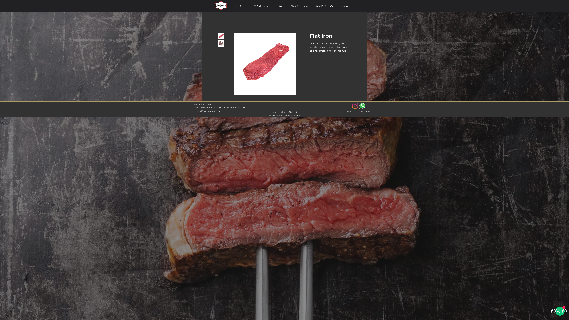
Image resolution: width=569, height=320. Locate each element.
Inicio (220, 22)
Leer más (314, 54)
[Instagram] (355, 106)
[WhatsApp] (362, 106)
